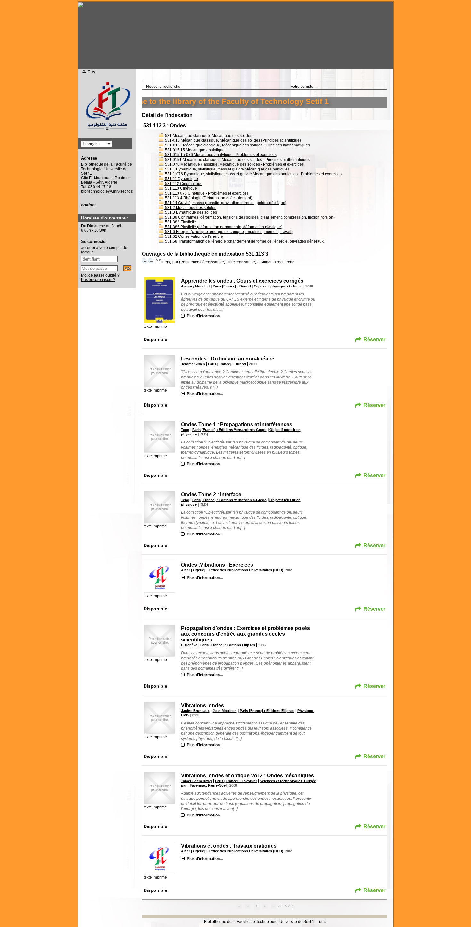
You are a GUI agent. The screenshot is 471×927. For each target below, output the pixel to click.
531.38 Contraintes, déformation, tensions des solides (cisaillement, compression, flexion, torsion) (249, 217)
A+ (94, 71)
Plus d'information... (205, 316)
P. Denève (189, 645)
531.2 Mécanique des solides (190, 207)
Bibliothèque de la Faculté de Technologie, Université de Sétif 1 (259, 921)
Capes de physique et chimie (278, 286)
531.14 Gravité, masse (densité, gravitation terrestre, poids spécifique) (225, 203)
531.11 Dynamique (181, 179)
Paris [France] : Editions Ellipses (227, 645)
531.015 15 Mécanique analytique (194, 150)
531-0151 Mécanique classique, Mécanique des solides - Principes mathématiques (237, 145)
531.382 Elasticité (180, 222)
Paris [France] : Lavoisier (236, 781)
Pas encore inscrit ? (98, 279)
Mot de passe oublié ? (100, 275)
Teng (185, 430)
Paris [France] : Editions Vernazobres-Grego (229, 430)
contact (88, 205)
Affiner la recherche (277, 262)
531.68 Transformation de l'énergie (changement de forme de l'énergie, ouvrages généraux (244, 241)
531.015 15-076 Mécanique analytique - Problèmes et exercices (220, 155)
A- (84, 71)
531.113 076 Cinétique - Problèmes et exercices (206, 193)
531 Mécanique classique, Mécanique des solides (208, 135)
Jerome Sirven (193, 364)
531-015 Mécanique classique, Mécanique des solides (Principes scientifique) (232, 140)
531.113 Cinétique (180, 188)
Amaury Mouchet (195, 286)
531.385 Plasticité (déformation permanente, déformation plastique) (223, 227)
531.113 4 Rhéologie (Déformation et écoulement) (208, 198)
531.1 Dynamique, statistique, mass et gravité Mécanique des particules (227, 169)
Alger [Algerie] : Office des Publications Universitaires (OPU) (232, 570)
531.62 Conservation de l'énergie (193, 236)
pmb (323, 921)
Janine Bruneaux (195, 711)
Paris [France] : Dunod (232, 286)
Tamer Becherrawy (196, 781)
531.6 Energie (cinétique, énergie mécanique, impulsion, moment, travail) (228, 231)
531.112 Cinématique (183, 183)
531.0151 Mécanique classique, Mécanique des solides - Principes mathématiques (237, 159)
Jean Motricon (225, 711)
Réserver (374, 339)
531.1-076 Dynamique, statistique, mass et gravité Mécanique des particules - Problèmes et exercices (253, 174)
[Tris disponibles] (158, 262)
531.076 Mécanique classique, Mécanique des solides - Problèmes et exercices (234, 164)
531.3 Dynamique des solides (190, 212)
